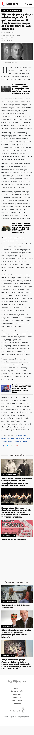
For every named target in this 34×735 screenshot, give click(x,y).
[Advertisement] (17, 561)
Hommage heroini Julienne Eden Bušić (15, 606)
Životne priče (8, 40)
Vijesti (17, 688)
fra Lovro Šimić (8, 37)
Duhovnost (17, 700)
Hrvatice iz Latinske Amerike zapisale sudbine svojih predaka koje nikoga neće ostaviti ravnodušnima (16, 481)
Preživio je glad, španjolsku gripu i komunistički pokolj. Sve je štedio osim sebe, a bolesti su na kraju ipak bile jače (21, 89)
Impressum (17, 703)
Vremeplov (17, 697)
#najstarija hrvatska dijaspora (15, 441)
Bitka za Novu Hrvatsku (13, 539)
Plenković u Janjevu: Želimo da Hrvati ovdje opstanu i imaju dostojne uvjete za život (22, 388)
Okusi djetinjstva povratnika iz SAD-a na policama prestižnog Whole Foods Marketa (16, 633)
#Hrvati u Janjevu (23, 438)
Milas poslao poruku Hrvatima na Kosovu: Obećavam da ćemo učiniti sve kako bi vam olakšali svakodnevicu (21, 228)
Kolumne (17, 694)
